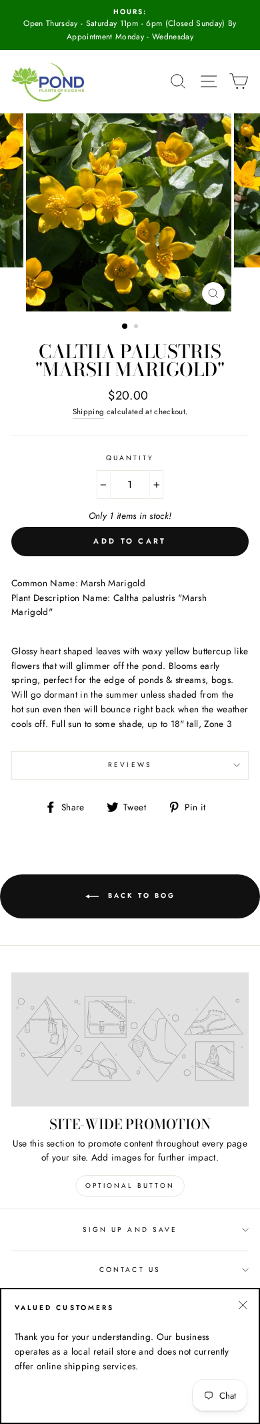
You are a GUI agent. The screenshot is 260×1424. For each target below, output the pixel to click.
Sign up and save (130, 1230)
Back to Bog (139, 896)
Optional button (130, 1186)
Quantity (130, 458)
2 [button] (137, 327)
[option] (130, 25)
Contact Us (130, 1270)
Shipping (89, 411)
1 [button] (125, 326)
